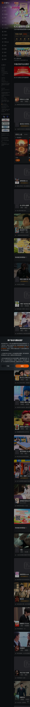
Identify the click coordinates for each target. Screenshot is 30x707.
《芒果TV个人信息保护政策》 (18, 346)
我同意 (22, 366)
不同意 (8, 366)
